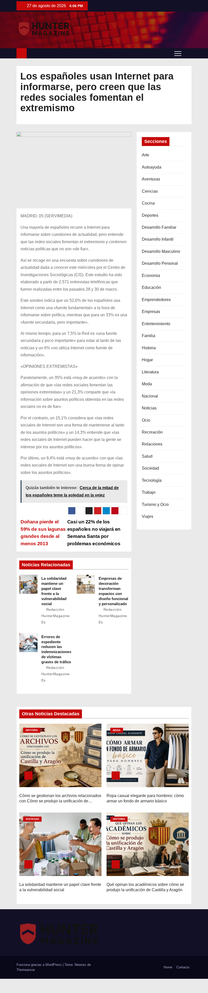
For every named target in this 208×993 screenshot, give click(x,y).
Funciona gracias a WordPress (39, 965)
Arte (145, 155)
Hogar (147, 360)
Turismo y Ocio (155, 504)
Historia (149, 348)
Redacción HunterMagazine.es (56, 615)
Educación (151, 287)
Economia (151, 275)
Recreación (152, 432)
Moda (147, 384)
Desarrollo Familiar (159, 227)
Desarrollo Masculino (161, 251)
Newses (80, 965)
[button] (188, 53)
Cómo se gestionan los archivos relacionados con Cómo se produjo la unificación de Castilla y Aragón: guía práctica (60, 801)
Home (168, 967)
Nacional (150, 396)
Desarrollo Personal (160, 263)
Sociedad (150, 468)
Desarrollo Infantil (158, 239)
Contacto (182, 967)
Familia (148, 336)
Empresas (151, 311)
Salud (147, 456)
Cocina (148, 203)
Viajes (147, 516)
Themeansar (25, 970)
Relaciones (152, 444)
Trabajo (148, 492)
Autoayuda (151, 167)
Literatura (150, 372)
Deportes (150, 215)
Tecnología (152, 480)
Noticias (149, 408)
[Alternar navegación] (178, 53)
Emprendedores (156, 299)
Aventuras (151, 179)
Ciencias (150, 191)
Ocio (146, 420)
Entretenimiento (156, 324)
